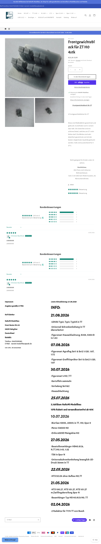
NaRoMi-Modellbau (14, 536)
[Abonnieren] (38, 519)
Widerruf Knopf (10, 540)
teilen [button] (72, 184)
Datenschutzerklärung (46, 536)
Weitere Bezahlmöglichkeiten (82, 87)
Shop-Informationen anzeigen (79, 100)
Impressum (81, 536)
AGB (55, 536)
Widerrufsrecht (35, 536)
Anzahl (70, 66)
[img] (11, 233)
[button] (27, 13)
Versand (78, 60)
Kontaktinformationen (70, 536)
